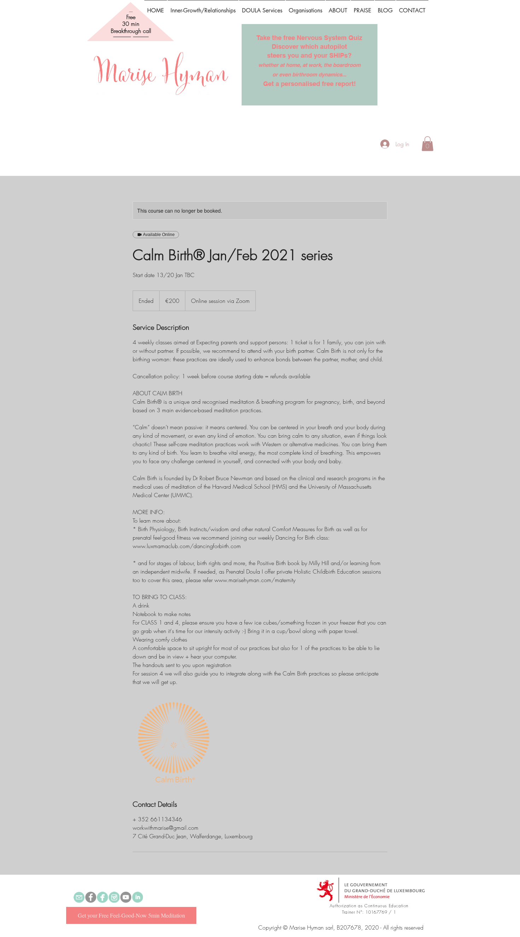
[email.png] (79, 897)
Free (130, 17)
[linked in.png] (137, 897)
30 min (130, 24)
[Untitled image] (174, 743)
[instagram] (114, 897)
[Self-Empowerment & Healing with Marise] (90, 897)
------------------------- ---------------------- (131, 36)
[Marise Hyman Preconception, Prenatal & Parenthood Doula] (102, 897)
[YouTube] (125, 897)
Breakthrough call (131, 31)
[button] (363, 7)
